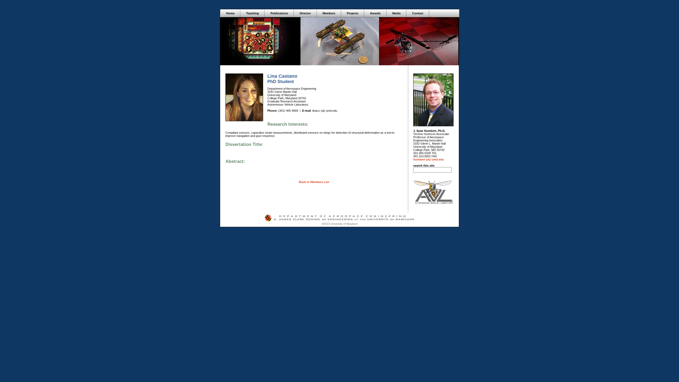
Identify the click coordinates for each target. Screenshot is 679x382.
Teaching (252, 13)
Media (396, 13)
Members (329, 13)
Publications (279, 13)
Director (305, 13)
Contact (417, 13)
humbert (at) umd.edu (428, 159)
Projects (352, 13)
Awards (375, 13)
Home (230, 13)
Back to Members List (314, 182)
